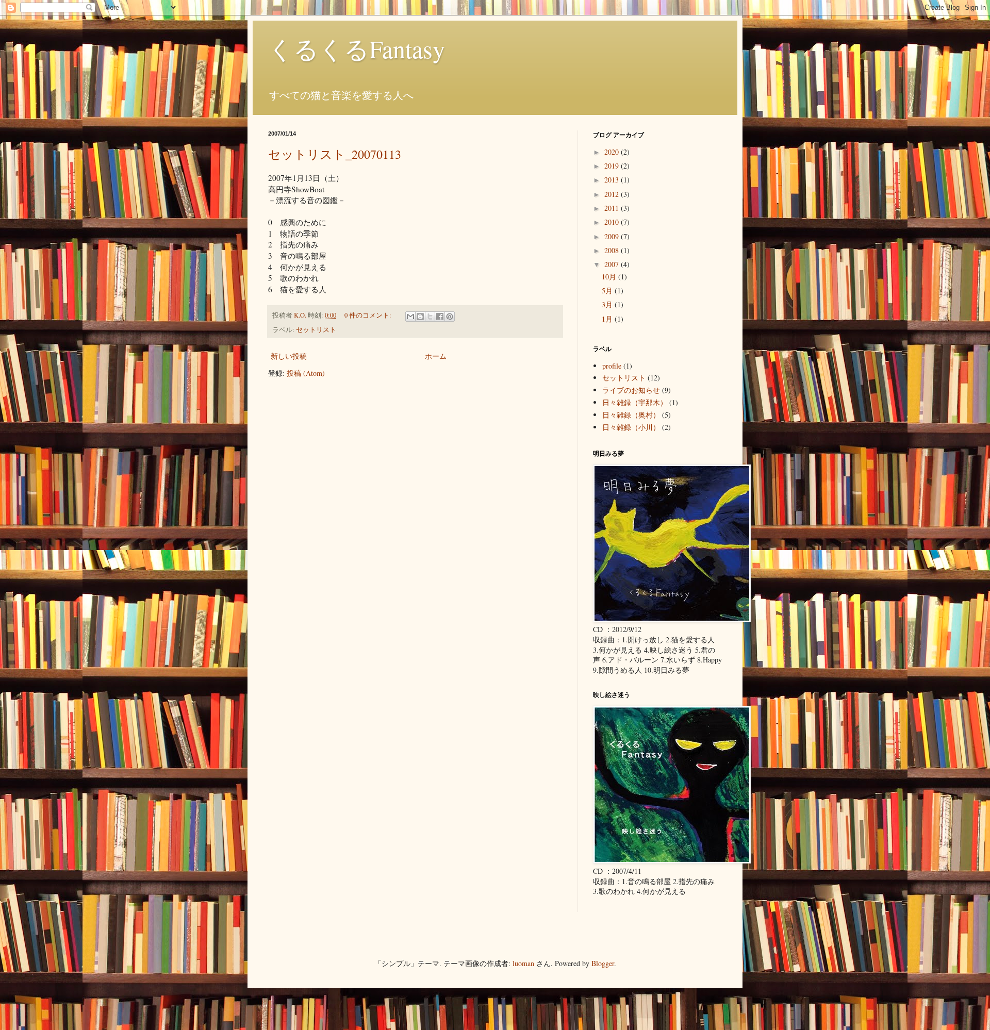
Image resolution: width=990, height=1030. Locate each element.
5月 (608, 290)
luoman (523, 963)
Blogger (602, 963)
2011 (612, 208)
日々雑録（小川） (631, 427)
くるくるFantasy (356, 48)
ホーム (436, 356)
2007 (612, 264)
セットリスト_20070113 (334, 154)
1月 (608, 319)
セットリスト (316, 329)
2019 (612, 166)
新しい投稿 (289, 356)
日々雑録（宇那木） (634, 402)
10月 (610, 276)
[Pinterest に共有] (449, 316)
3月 (608, 304)
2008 (612, 250)
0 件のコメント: (368, 315)
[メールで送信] (410, 316)
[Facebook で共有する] (440, 316)
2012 (612, 194)
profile (611, 366)
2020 (612, 152)
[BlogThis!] (420, 316)
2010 (612, 222)
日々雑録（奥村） (631, 415)
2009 (612, 236)
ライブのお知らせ (631, 390)
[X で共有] (430, 316)
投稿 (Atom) (306, 373)
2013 (612, 180)
